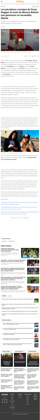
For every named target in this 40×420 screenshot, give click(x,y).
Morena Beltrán (11, 241)
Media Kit (27, 404)
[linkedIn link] (7, 402)
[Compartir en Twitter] (30, 56)
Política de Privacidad (35, 399)
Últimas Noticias (12, 407)
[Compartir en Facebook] (28, 56)
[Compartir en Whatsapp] (25, 56)
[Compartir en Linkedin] (32, 56)
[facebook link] (2, 400)
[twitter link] (5, 400)
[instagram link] (7, 400)
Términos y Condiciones (35, 396)
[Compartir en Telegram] (35, 56)
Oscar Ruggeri (4, 241)
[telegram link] (5, 402)
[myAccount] (38, 1)
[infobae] (20, 1)
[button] (1, 1)
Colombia (12, 397)
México (12, 402)
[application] (20, 40)
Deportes (3, 6)
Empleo (20, 397)
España (12, 399)
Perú (12, 404)
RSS (12, 409)
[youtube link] (2, 402)
